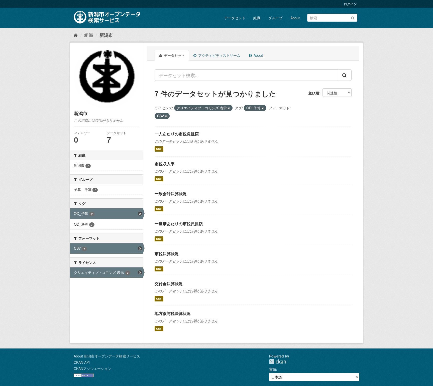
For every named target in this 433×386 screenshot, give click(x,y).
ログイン (350, 4)
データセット (234, 17)
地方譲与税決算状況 (173, 313)
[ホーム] (76, 35)
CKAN (277, 361)
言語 (272, 369)
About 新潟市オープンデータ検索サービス (107, 355)
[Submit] (353, 17)
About (295, 17)
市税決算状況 (167, 253)
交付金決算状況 (169, 283)
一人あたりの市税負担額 (177, 134)
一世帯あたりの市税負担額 (179, 223)
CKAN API (82, 362)
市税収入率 (165, 164)
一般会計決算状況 (171, 193)
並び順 (313, 92)
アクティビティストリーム (218, 55)
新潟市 (106, 35)
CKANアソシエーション (92, 368)
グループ (275, 17)
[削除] (229, 108)
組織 (256, 17)
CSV (159, 149)
